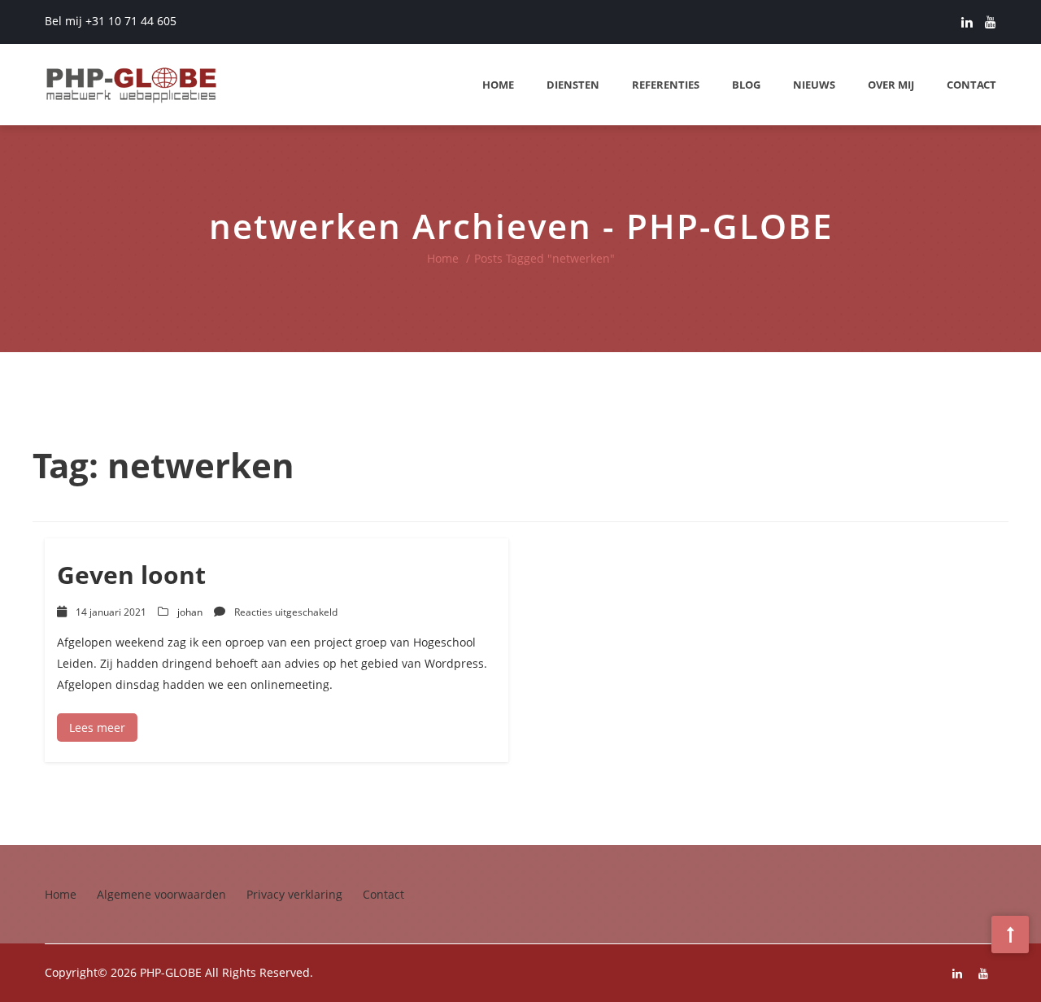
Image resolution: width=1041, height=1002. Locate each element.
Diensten (573, 84)
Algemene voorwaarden (161, 894)
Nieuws (814, 84)
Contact (971, 84)
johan (190, 612)
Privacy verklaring (294, 894)
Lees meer (97, 727)
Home (498, 84)
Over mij (891, 84)
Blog (746, 84)
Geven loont (131, 574)
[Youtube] (990, 22)
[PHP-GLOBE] (132, 84)
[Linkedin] (967, 22)
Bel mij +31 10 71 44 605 (110, 20)
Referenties (665, 84)
